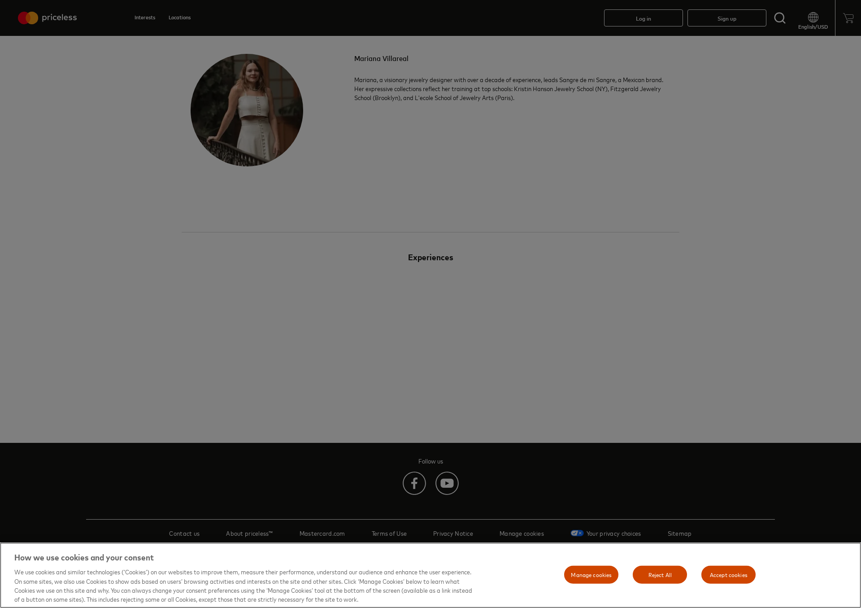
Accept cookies (729, 574)
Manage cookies (591, 574)
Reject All (660, 574)
